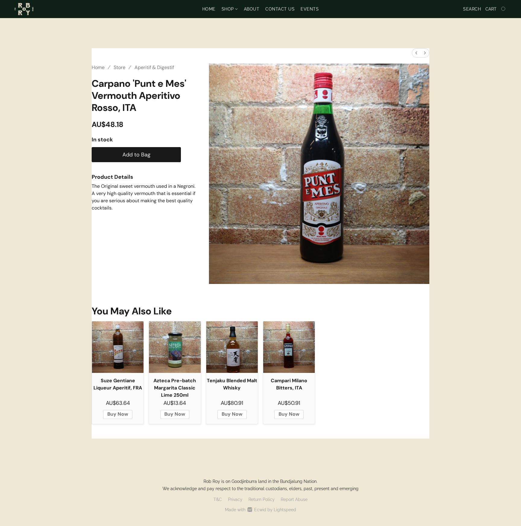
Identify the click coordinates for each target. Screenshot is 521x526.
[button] (23, 9)
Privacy (235, 499)
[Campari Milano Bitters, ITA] (289, 347)
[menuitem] (416, 53)
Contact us (280, 9)
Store (119, 67)
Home (209, 9)
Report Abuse (294, 499)
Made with (260, 509)
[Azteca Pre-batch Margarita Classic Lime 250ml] (175, 347)
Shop (228, 9)
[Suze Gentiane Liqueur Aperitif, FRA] (118, 347)
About (252, 9)
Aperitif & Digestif (154, 67)
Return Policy (261, 499)
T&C (217, 499)
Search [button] (472, 9)
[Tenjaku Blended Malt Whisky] (232, 347)
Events (310, 9)
